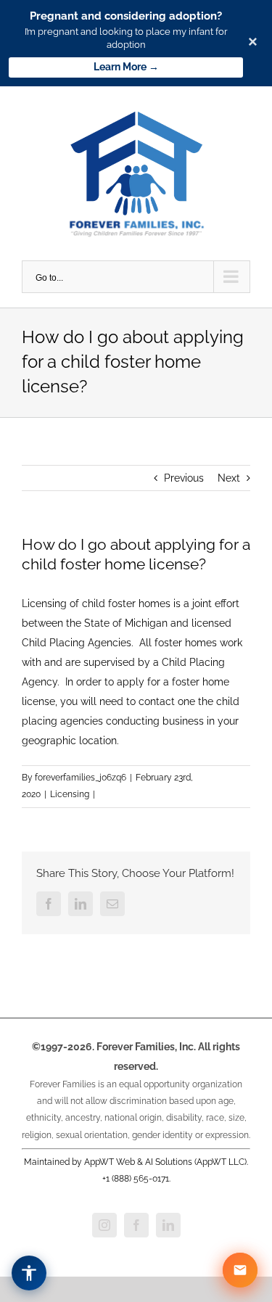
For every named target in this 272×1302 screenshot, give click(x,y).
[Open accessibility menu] (29, 1273)
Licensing (69, 794)
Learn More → (126, 67)
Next (229, 478)
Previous (184, 478)
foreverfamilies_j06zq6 (80, 777)
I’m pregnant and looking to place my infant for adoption (126, 38)
